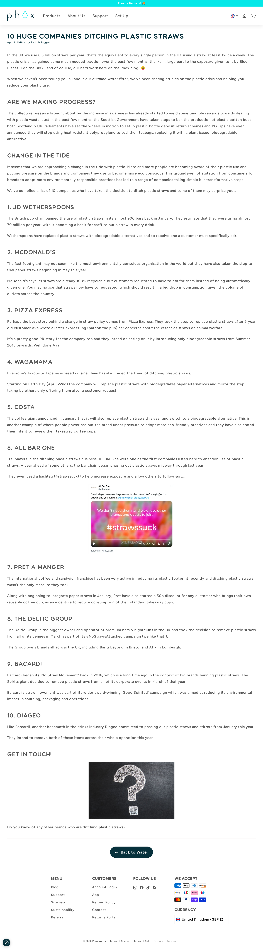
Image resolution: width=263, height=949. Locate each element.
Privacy (158, 941)
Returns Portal (104, 917)
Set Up (121, 15)
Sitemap (58, 902)
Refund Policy (104, 902)
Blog (55, 887)
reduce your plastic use (28, 85)
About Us (76, 15)
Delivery (172, 941)
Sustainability (62, 910)
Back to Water (134, 852)
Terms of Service (120, 941)
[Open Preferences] (6, 942)
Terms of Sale (142, 941)
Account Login (104, 887)
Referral (57, 917)
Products (51, 15)
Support (100, 15)
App (95, 895)
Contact (99, 910)
